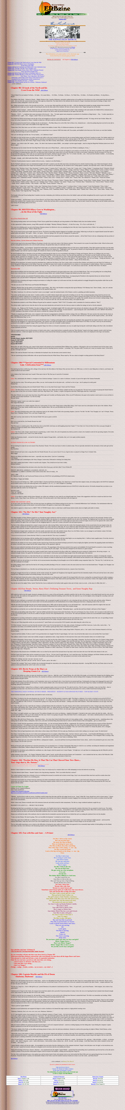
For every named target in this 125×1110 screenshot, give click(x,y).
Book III (95, 1078)
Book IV (21, 1080)
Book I (19, 1078)
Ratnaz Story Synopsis (98, 1076)
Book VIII (56, 1082)
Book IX (95, 1082)
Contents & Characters (58, 1076)
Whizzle (73, 47)
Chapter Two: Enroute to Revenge (20, 791)
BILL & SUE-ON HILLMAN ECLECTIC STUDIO (62, 1100)
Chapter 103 (10, 73)
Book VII (21, 1082)
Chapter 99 (10, 64)
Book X (20, 1084)
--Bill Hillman (44, 90)
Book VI (95, 1080)
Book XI (55, 1084)
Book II (54, 1078)
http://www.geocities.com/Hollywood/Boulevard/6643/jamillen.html (29, 793)
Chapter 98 (10, 62)
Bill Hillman (74, 59)
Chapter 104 (10, 74)
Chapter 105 (10, 80)
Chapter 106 (10, 82)
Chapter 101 (10, 68)
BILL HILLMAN (62, 1098)
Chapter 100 (10, 67)
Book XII (93, 1084)
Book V (56, 1080)
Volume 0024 (62, 19)
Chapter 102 (10, 70)
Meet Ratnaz (23, 1076)
